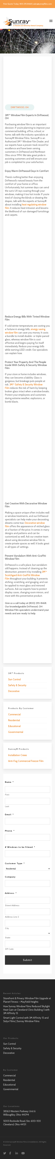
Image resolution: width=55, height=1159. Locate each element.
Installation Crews (17, 755)
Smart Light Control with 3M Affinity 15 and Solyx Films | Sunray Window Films (26, 1019)
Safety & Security (17, 685)
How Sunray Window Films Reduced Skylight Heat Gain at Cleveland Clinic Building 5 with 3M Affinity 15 (26, 1010)
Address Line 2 (12, 917)
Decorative (13, 691)
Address (11, 893)
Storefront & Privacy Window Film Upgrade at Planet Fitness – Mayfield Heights (27, 1000)
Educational (14, 726)
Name (9, 782)
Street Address (12, 905)
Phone (10, 831)
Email (9, 814)
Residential (14, 720)
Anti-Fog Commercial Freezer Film (25, 761)
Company (10, 877)
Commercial (14, 714)
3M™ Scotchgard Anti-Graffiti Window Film (26, 575)
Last (7, 806)
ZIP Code (9, 949)
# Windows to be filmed (20, 847)
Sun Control (14, 679)
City (7, 928)
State (7, 937)
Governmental (15, 732)
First (7, 794)
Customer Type (15, 863)
